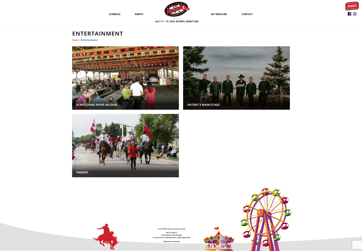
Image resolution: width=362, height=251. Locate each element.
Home (75, 39)
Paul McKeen (177, 235)
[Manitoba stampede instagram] (354, 13)
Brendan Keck (171, 237)
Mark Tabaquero (183, 237)
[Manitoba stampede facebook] (349, 13)
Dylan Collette (159, 237)
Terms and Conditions (171, 241)
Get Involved (219, 14)
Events (139, 14)
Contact (247, 14)
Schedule (114, 14)
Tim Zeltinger (166, 235)
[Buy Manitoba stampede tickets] (352, 6)
